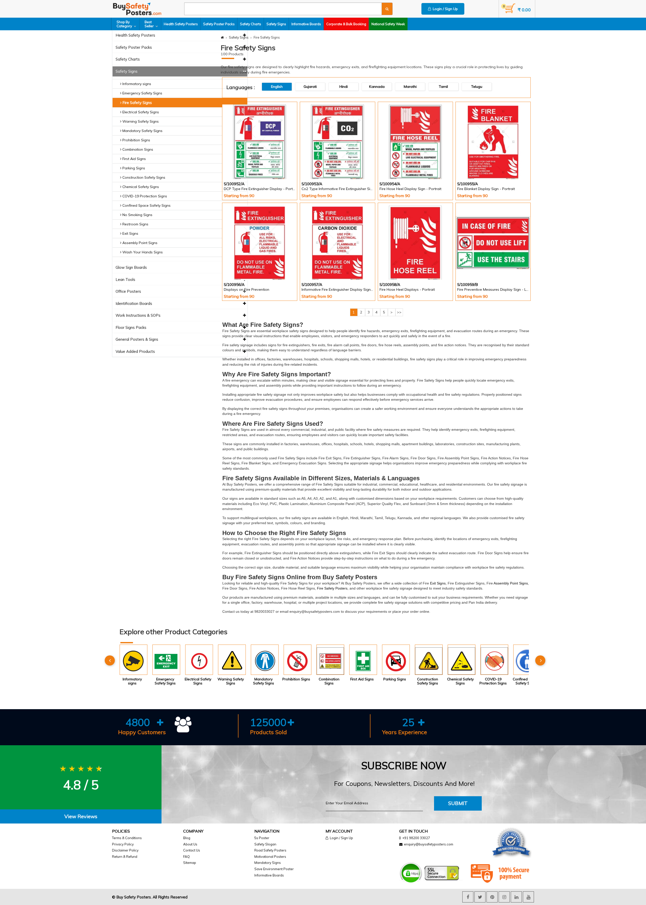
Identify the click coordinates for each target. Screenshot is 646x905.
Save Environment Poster (274, 869)
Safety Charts (250, 24)
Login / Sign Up (444, 9)
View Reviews (80, 816)
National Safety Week (388, 24)
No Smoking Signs (136, 214)
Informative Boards (306, 24)
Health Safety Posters (181, 24)
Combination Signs (137, 149)
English (277, 86)
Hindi (343, 86)
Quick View (238, 166)
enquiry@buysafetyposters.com (428, 844)
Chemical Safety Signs (140, 186)
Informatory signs (136, 84)
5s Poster (261, 838)
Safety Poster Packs (219, 24)
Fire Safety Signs (136, 102)
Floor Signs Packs (131, 328)
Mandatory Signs (267, 863)
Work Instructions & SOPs (138, 315)
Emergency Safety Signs (141, 93)
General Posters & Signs (137, 339)
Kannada (377, 86)
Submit (458, 803)
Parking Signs (133, 168)
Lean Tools (125, 280)
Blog (186, 838)
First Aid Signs (133, 158)
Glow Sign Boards (131, 267)
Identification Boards (134, 304)
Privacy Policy (123, 844)
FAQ (186, 857)
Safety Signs (276, 24)
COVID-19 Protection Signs (144, 196)
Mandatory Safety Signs (142, 130)
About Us (190, 844)
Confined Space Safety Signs (146, 205)
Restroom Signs (134, 224)
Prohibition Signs (135, 140)
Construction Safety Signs (143, 177)
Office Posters (128, 291)
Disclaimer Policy (125, 850)
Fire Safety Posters (332, 588)
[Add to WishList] (270, 166)
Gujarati (310, 86)
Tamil (443, 86)
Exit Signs (129, 233)
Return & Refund (124, 857)
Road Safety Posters (270, 850)
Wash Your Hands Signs (142, 252)
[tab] (81, 816)
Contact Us (191, 850)
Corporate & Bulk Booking (346, 24)
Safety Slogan (265, 844)
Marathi (410, 86)
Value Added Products (135, 352)
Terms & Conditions (127, 838)
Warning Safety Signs (140, 121)
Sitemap (189, 863)
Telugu (476, 86)
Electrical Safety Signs (140, 112)
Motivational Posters (270, 857)
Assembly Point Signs (139, 243)
